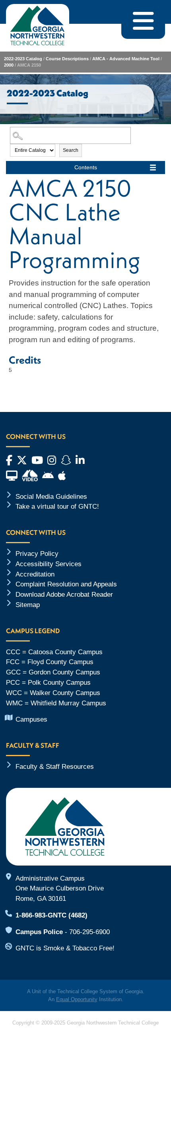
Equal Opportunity (76, 999)
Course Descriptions (67, 58)
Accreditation (35, 574)
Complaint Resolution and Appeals (66, 584)
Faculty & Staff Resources (55, 766)
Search (70, 150)
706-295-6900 (89, 932)
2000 (9, 65)
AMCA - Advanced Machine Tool (125, 58)
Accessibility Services (49, 564)
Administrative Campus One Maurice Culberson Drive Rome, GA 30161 (60, 888)
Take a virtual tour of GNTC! (57, 506)
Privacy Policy (37, 553)
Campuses (31, 719)
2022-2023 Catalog (23, 58)
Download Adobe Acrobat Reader (64, 594)
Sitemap (28, 605)
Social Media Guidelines (51, 496)
